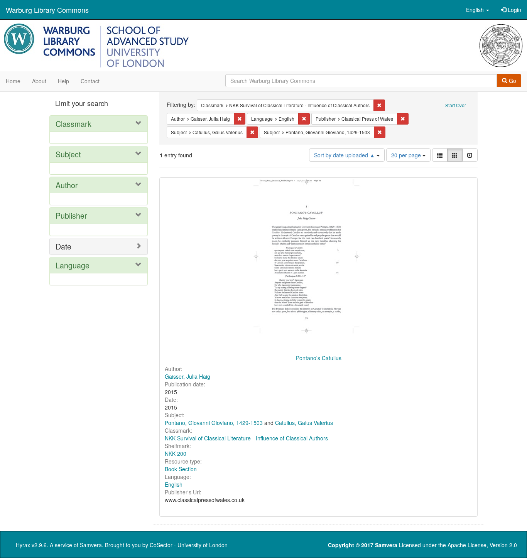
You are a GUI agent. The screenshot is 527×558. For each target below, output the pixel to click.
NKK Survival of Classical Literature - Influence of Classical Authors (246, 438)
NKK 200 (175, 453)
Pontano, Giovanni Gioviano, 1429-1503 (214, 423)
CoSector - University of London (189, 545)
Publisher (71, 215)
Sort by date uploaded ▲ (345, 155)
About (39, 81)
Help (63, 81)
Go (511, 80)
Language (73, 265)
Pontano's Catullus (318, 358)
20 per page (406, 155)
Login (513, 9)
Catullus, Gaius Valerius (304, 423)
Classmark (73, 123)
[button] (477, 9)
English (173, 484)
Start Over (455, 105)
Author (67, 184)
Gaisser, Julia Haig (187, 376)
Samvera (91, 545)
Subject (68, 154)
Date (63, 246)
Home (13, 81)
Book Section (181, 469)
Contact (90, 81)
